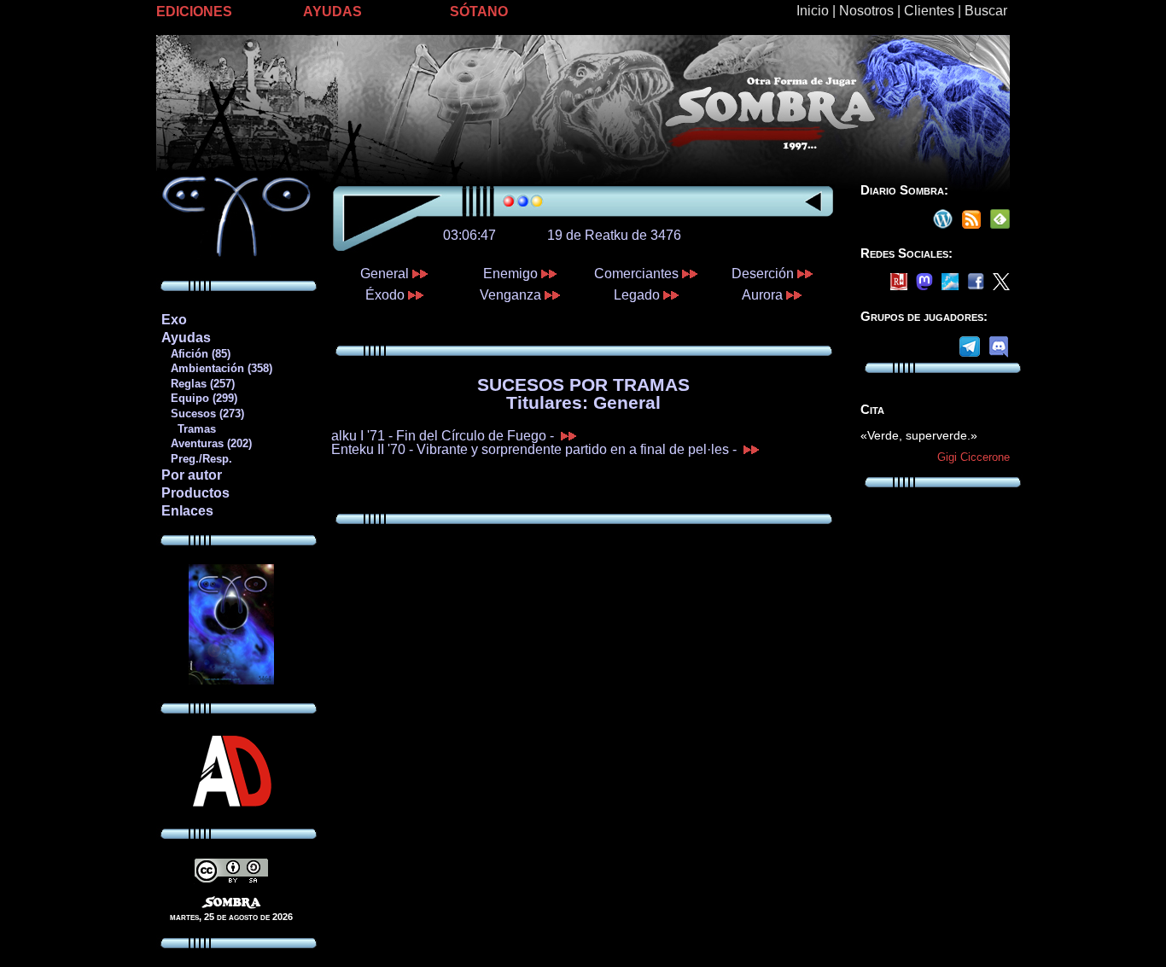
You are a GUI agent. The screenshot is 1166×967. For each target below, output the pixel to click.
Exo (174, 319)
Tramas (188, 428)
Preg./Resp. (196, 458)
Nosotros (866, 10)
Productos (195, 493)
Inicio (812, 10)
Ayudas (186, 337)
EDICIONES (194, 11)
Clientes (929, 10)
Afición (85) (195, 353)
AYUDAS (332, 11)
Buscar (986, 10)
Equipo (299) (198, 398)
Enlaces (187, 511)
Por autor (191, 475)
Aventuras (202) (206, 443)
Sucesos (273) (202, 413)
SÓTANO (479, 11)
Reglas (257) (197, 383)
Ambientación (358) (216, 368)
